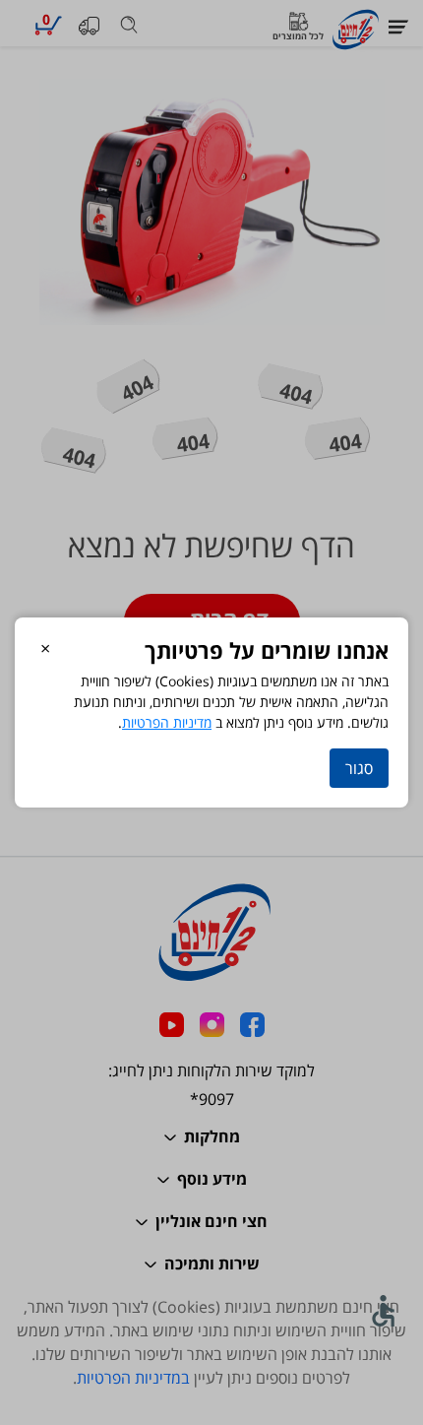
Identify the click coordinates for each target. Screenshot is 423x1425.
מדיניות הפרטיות (167, 722)
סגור (359, 768)
